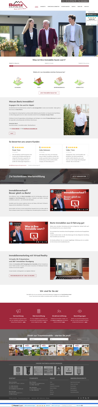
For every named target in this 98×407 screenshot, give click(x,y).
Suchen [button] (79, 339)
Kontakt (86, 6)
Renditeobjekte (74, 390)
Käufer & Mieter (65, 6)
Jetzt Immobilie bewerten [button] (48, 93)
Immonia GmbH (26, 398)
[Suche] (63, 1)
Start (36, 6)
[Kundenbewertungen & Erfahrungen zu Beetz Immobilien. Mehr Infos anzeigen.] (92, 18)
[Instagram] (75, 1)
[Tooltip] (39, 165)
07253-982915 (84, 1)
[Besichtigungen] (80, 313)
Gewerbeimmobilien (75, 392)
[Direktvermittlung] (59, 313)
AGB (38, 398)
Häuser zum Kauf (74, 384)
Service (73, 6)
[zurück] (10, 155)
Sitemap (47, 398)
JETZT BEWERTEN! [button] (79, 176)
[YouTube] (68, 1)
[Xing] (71, 1)
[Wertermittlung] (39, 313)
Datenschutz (42, 398)
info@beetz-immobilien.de (30, 128)
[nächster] (87, 155)
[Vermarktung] (18, 313)
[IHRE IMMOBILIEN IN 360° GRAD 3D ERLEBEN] (69, 269)
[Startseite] (18, 5)
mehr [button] (11, 133)
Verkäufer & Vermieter (53, 6)
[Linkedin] (73, 1)
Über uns (80, 6)
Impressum (34, 398)
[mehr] (76, 119)
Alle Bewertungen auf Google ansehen (17, 165)
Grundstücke (73, 386)
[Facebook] (66, 1)
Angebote (42, 6)
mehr (24, 322)
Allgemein (14, 63)
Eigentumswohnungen (75, 382)
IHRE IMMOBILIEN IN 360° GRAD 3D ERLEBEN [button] (22, 275)
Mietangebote (74, 388)
